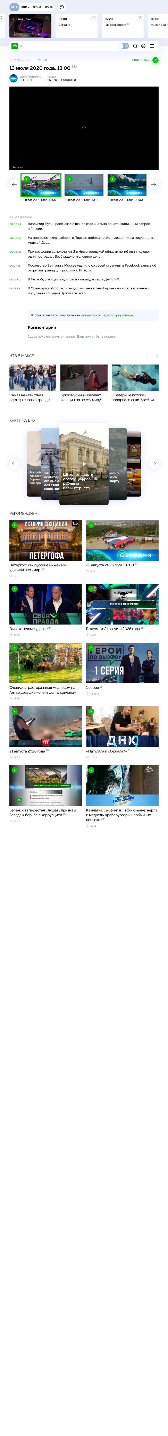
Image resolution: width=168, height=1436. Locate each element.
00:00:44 (15, 224)
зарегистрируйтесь (117, 315)
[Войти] (143, 46)
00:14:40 (14, 279)
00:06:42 (15, 251)
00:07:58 (15, 265)
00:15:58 (14, 288)
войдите (87, 315)
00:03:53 (15, 238)
